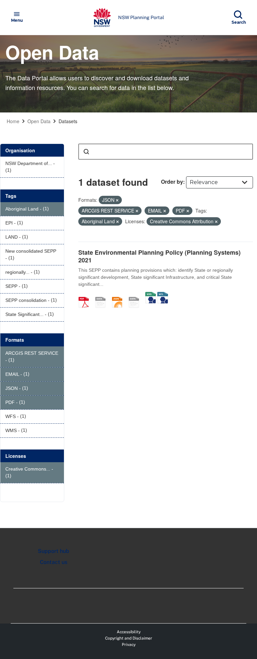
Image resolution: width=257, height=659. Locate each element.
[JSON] (119, 295)
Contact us (53, 562)
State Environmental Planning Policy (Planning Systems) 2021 (159, 256)
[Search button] (86, 152)
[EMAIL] (102, 295)
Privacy (129, 644)
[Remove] (117, 200)
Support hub (53, 551)
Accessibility (129, 632)
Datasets (68, 121)
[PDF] (86, 295)
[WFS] (162, 295)
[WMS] (150, 295)
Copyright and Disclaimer (128, 638)
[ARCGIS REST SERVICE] (136, 295)
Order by (172, 181)
